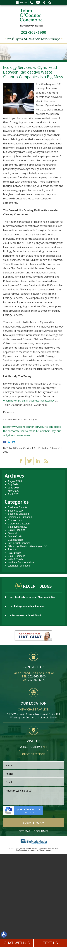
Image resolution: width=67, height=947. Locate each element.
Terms (31, 812)
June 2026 (13, 487)
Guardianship (15, 539)
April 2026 (13, 494)
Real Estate (14, 552)
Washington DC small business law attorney (29, 400)
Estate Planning (16, 530)
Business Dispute (17, 507)
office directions (33, 754)
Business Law (15, 510)
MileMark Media (44, 850)
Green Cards (15, 536)
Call (31, 2)
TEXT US (50, 943)
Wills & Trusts (15, 559)
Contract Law (15, 520)
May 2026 (13, 491)
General (12, 533)
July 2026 (13, 484)
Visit (44, 2)
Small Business (16, 556)
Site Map (24, 831)
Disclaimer (41, 831)
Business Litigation (18, 513)
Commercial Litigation (20, 517)
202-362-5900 (33, 32)
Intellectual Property (19, 543)
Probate (12, 549)
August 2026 (15, 481)
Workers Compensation (21, 562)
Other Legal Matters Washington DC (28, 546)
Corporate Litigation (19, 523)
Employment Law (17, 527)
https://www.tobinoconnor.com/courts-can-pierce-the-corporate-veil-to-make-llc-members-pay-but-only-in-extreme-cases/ (32, 431)
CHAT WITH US (17, 943)
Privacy (25, 812)
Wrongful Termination (19, 565)
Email (38, 2)
